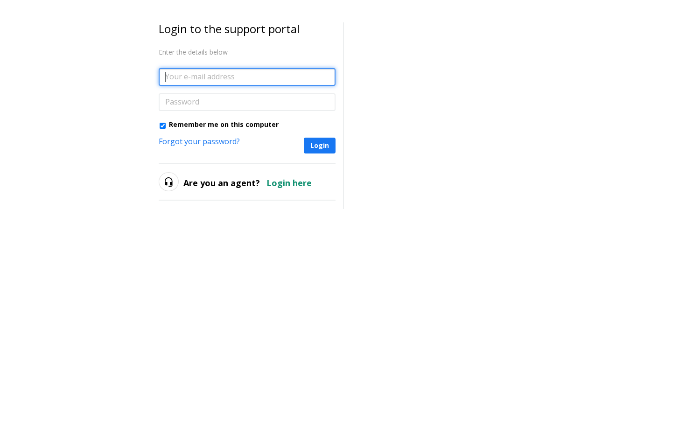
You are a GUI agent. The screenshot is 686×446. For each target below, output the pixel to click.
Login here (289, 182)
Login (319, 145)
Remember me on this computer (224, 124)
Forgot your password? (199, 141)
